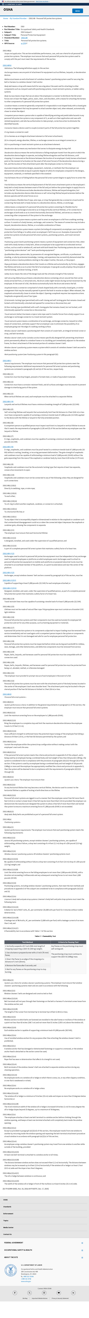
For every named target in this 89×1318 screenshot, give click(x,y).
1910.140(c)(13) (8, 572)
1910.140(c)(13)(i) (9, 580)
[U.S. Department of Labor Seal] (10, 1270)
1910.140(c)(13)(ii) (9, 588)
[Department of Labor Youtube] (58, 1293)
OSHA (8, 9)
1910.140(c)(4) (8, 401)
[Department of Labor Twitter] (29, 1293)
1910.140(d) (7, 694)
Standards (7, 1207)
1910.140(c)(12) (8, 553)
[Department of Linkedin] (73, 1293)
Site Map (25, 1298)
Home (5, 18)
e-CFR (23, 43)
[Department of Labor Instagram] (44, 1293)
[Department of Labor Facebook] (15, 1293)
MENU (77, 11)
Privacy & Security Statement (60, 1298)
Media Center (8, 1227)
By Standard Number (18, 18)
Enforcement (8, 1214)
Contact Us (7, 1234)
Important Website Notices (39, 1298)
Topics (5, 1221)
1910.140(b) (7, 65)
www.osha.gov (26, 1281)
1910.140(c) (7, 360)
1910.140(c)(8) (8, 447)
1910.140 (24, 38)
